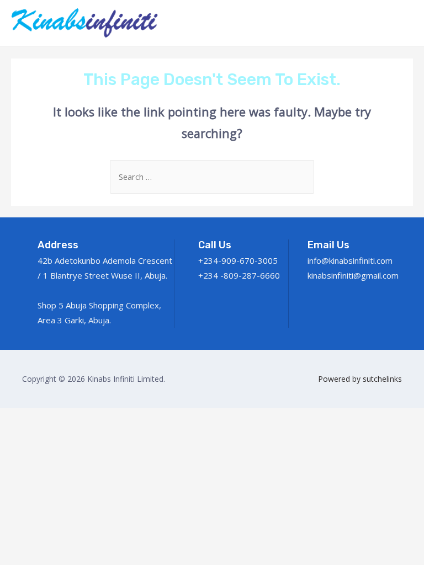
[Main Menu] (401, 22)
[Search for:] (212, 176)
